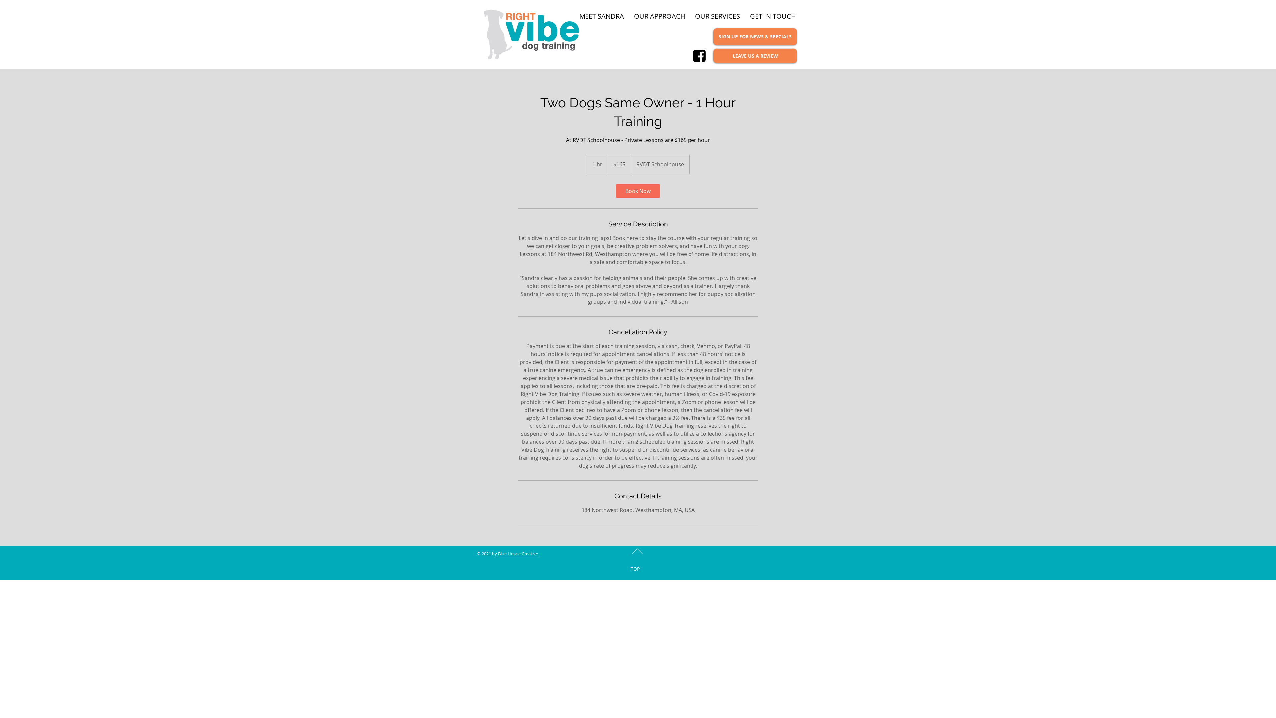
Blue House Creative (518, 554)
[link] (638, 191)
